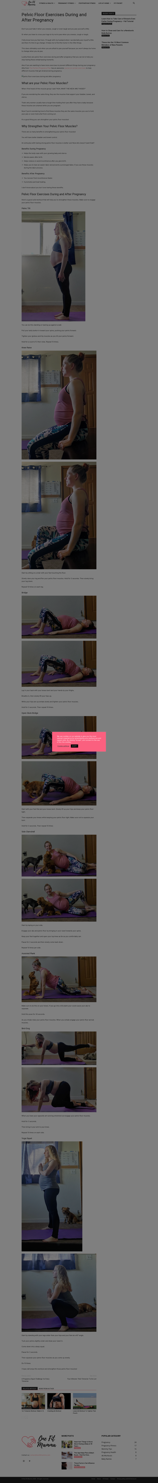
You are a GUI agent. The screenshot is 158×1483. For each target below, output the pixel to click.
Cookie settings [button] (63, 746)
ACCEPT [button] (74, 746)
